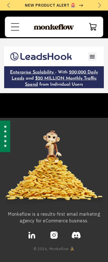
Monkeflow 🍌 (62, 248)
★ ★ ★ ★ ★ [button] (5, 136)
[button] (15, 26)
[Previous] (8, 5)
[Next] (99, 5)
